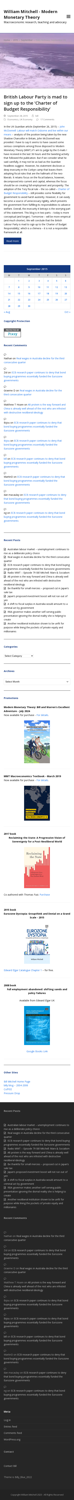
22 (19, 299)
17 (39, 293)
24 (39, 299)
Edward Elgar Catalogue (17, 970)
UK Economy (26, 119)
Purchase (45, 894)
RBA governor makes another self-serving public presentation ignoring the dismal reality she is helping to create (35, 615)
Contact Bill (10, 1466)
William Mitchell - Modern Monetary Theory (30, 14)
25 (48, 299)
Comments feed (13, 1433)
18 (48, 293)
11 (48, 287)
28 (9, 306)
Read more (12, 241)
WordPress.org (12, 1439)
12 (56, 287)
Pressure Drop (12, 1093)
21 (9, 299)
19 (56, 293)
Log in (7, 1420)
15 (19, 293)
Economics (13, 119)
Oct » (67, 312)
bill (36, 115)
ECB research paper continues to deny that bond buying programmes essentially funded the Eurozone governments (35, 376)
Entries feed (10, 1426)
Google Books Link (37, 1051)
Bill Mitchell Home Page (17, 1081)
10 (39, 287)
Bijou (7, 440)
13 (66, 287)
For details (42, 715)
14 (9, 293)
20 (66, 293)
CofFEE (8, 1089)
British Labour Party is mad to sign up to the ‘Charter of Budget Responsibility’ (35, 103)
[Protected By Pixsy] (12, 336)
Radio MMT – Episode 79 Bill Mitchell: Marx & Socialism (39, 572)
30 (29, 306)
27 (66, 299)
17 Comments (47, 119)
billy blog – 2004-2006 (16, 1085)
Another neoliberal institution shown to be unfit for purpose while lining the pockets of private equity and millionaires (34, 627)
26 (56, 299)
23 (29, 299)
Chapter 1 (36, 970)
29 (19, 306)
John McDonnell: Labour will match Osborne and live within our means (36, 130)
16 (29, 293)
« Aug (7, 312)
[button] (68, 16)
